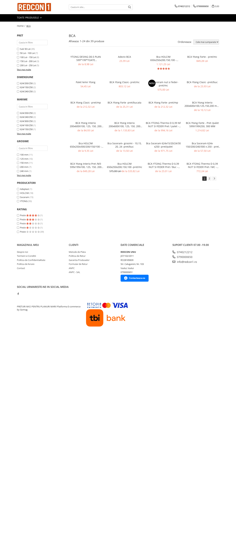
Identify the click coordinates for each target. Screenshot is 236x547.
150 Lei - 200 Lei (28, 61)
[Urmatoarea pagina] (214, 178)
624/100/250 (26, 125)
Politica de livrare (25, 264)
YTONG (23, 201)
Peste (23, 215)
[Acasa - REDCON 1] (34, 7)
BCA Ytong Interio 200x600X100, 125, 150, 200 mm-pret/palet (124, 124)
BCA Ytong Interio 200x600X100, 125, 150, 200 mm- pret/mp (85, 124)
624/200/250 (26, 83)
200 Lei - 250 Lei (28, 65)
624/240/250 (26, 91)
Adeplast (24, 189)
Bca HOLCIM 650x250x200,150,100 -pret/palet (163, 58)
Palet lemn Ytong (85, 82)
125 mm (24, 158)
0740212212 (184, 252)
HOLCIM (24, 193)
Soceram (24, 197)
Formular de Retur (78, 264)
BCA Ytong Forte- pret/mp (163, 102)
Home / (21, 25)
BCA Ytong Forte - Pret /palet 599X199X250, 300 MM (202, 124)
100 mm (24, 154)
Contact (21, 268)
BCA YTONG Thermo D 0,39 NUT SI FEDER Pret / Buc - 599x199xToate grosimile (163, 165)
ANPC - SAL (74, 272)
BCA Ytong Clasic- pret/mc (125, 82)
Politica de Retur (77, 255)
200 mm (24, 166)
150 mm (24, 162)
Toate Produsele (28, 17)
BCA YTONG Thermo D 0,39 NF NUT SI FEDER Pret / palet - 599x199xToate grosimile (163, 124)
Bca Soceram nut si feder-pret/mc (163, 84)
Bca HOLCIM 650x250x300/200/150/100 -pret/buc (85, 145)
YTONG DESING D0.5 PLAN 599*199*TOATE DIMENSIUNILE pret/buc (85, 58)
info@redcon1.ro (186, 261)
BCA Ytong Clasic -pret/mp (85, 102)
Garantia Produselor (79, 260)
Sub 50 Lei (25, 48)
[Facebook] (18, 293)
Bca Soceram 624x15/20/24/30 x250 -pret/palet (163, 145)
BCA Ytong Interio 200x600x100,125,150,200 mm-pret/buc (202, 104)
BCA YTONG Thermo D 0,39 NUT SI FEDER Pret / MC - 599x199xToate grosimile (202, 165)
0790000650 (184, 257)
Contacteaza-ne (137, 278)
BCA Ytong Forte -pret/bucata (124, 102)
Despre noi (22, 251)
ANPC (72, 268)
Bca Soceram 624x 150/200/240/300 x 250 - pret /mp (202, 145)
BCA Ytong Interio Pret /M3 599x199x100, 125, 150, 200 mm (85, 165)
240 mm (24, 171)
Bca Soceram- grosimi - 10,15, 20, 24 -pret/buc (124, 145)
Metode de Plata (77, 251)
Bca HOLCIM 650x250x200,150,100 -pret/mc (124, 165)
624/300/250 (26, 121)
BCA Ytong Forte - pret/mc (202, 56)
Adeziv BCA (124, 56)
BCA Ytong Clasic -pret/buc (202, 82)
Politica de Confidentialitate (31, 260)
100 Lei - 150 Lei (28, 57)
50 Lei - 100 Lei (27, 53)
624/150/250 (26, 87)
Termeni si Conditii (26, 255)
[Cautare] (129, 7)
